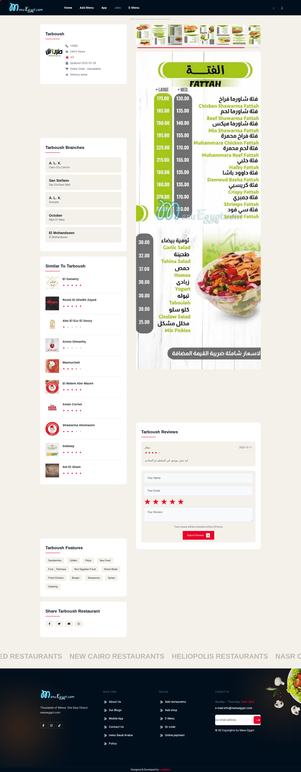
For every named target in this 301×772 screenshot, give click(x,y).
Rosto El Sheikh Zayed (79, 300)
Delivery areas (78, 74)
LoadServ (164, 769)
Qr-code (170, 726)
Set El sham (72, 467)
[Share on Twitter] (59, 624)
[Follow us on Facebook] (43, 725)
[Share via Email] (69, 624)
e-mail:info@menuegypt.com (233, 708)
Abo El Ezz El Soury (77, 320)
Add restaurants (175, 701)
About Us (115, 701)
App (104, 7)
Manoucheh (71, 362)
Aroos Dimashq (74, 341)
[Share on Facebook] (49, 624)
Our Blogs (115, 710)
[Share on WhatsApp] (79, 624)
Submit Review (195, 535)
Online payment (175, 735)
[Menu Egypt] (26, 7)
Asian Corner (72, 404)
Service (163, 691)
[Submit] (258, 720)
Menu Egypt (247, 730)
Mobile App (116, 718)
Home (68, 7)
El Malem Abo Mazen (78, 383)
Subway (68, 446)
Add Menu (87, 7)
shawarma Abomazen (79, 425)
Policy (113, 743)
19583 (74, 46)
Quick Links (110, 691)
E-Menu (134, 7)
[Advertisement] (83, 113)
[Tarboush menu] (143, 34)
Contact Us (116, 726)
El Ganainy (71, 279)
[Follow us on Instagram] (51, 725)
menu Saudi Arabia (121, 735)
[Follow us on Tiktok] (59, 725)
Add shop (171, 710)
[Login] (282, 7)
